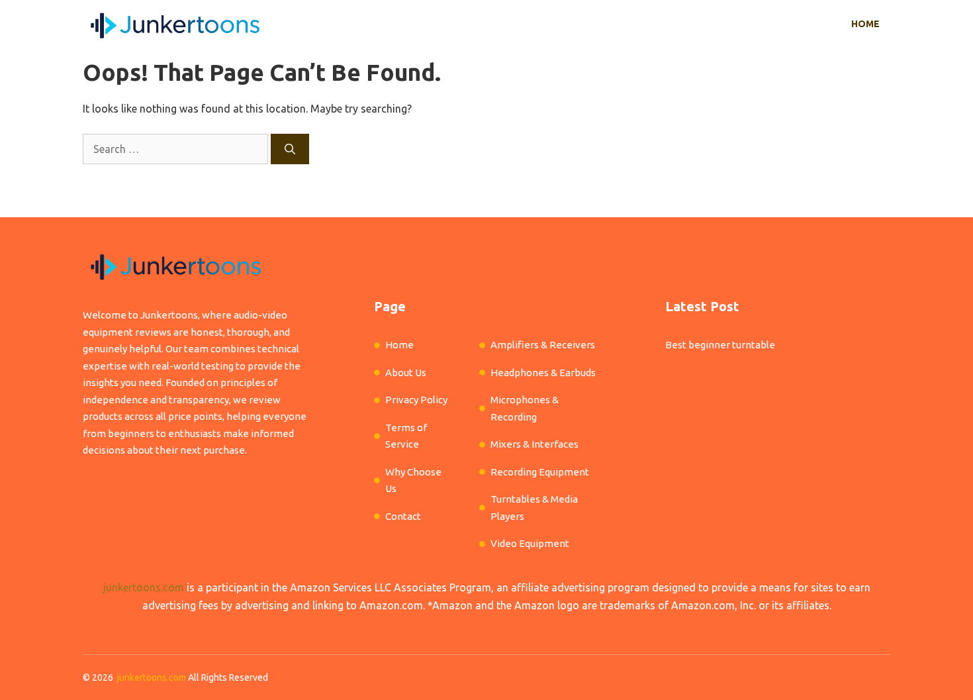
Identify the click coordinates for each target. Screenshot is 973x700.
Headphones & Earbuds (543, 372)
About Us (405, 372)
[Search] (290, 149)
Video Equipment (529, 543)
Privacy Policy (416, 399)
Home (865, 24)
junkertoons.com (143, 587)
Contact (403, 516)
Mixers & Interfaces (534, 444)
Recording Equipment (539, 471)
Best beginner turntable (720, 344)
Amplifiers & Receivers (542, 344)
